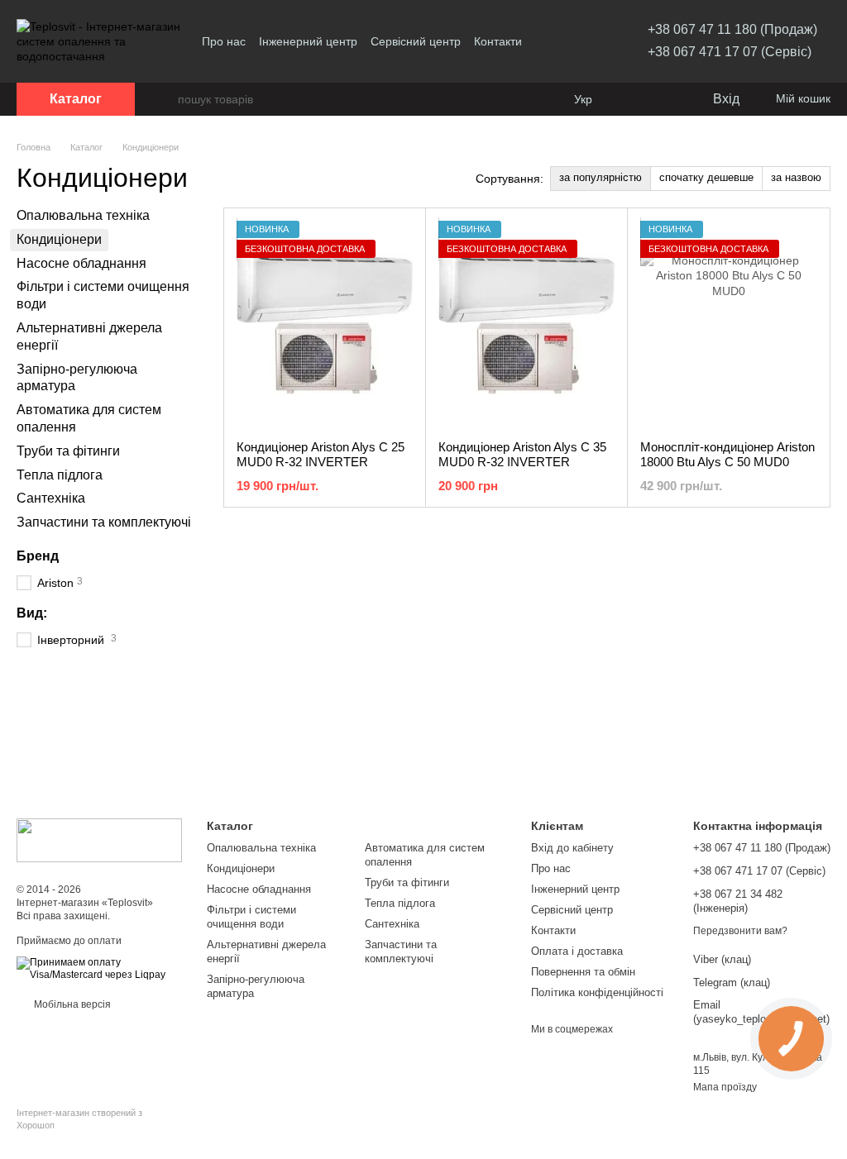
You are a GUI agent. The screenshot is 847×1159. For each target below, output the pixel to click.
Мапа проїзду (725, 1087)
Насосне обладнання (81, 262)
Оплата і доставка (577, 951)
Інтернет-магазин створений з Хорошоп (79, 1118)
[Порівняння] (632, 99)
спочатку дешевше (706, 177)
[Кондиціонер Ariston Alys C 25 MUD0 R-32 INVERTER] (325, 324)
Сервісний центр (416, 41)
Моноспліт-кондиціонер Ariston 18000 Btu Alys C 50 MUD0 (727, 454)
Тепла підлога (60, 474)
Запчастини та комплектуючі (104, 522)
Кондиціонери (241, 868)
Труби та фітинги (68, 451)
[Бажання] (665, 99)
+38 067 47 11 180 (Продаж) (732, 29)
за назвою (796, 177)
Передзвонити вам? (740, 931)
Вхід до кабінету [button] (572, 848)
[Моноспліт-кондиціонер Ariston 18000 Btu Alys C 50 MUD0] (728, 324)
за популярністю (600, 177)
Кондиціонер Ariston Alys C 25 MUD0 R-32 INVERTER (320, 454)
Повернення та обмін (583, 972)
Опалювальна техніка (83, 215)
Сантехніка (51, 498)
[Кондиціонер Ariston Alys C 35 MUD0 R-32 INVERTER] (526, 324)
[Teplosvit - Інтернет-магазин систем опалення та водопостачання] (99, 840)
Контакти (498, 41)
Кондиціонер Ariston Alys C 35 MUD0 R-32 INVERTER (522, 454)
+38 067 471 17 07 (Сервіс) (729, 52)
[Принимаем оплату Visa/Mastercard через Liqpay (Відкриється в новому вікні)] (99, 969)
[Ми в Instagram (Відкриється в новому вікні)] (581, 41)
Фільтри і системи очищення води (251, 917)
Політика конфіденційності (597, 992)
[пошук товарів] (164, 99)
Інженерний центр (308, 41)
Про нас (224, 41)
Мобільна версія (71, 1004)
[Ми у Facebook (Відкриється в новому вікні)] (561, 41)
